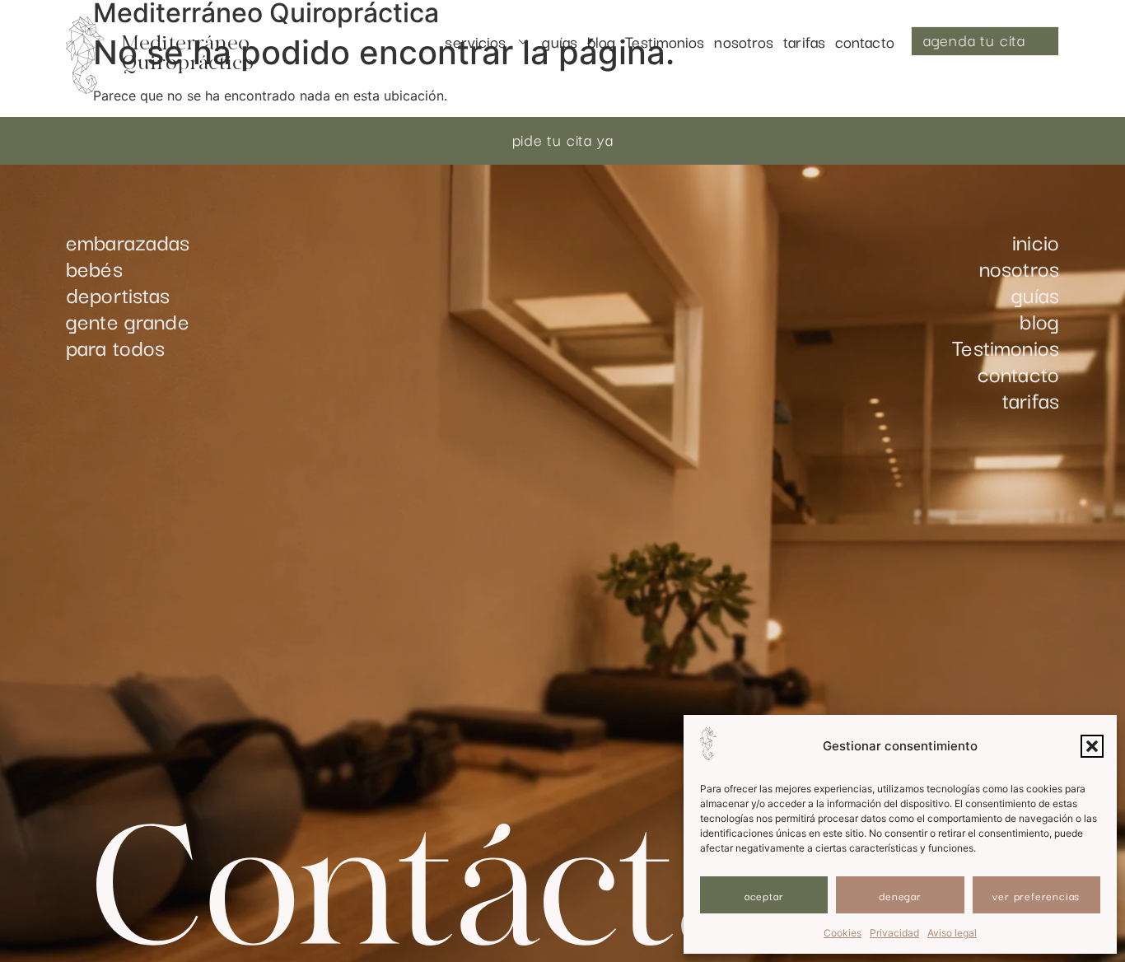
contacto (864, 41)
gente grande (127, 320)
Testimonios (664, 41)
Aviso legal (952, 933)
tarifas (804, 41)
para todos (116, 346)
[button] (1092, 746)
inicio (1035, 241)
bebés (94, 267)
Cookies (842, 933)
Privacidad (894, 933)
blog (601, 41)
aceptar (764, 895)
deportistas (118, 294)
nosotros (743, 41)
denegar (900, 895)
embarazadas (128, 241)
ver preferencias (1036, 895)
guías (559, 41)
